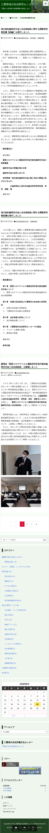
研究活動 (15, 18)
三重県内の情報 (9, 668)
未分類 (5, 673)
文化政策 (9, 639)
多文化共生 (10, 576)
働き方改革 (10, 629)
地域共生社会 (10, 634)
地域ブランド (10, 624)
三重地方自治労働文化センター (13, 746)
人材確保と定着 (11, 591)
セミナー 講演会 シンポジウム (11, 375)
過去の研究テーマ (10, 605)
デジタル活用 (10, 586)
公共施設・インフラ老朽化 (15, 610)
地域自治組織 (10, 653)
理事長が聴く (10, 562)
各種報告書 (40, 38)
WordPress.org (8, 811)
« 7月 (13, 716)
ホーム (5, 18)
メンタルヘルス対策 (13, 644)
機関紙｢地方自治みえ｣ (12, 557)
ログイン (6, 803)
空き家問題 (10, 648)
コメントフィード (9, 809)
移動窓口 (9, 581)
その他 (9, 658)
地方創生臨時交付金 (22, 38)
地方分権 (9, 615)
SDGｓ (8, 620)
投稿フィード (8, 806)
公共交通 (9, 595)
